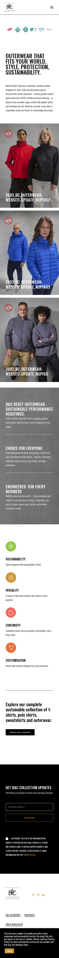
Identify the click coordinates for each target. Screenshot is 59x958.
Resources (30, 914)
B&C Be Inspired (13, 914)
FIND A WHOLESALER (14, 924)
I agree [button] (9, 950)
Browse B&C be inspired (20, 732)
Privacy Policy (29, 854)
